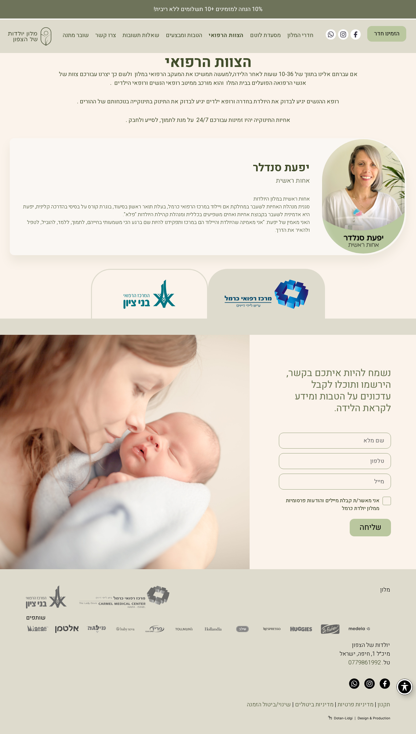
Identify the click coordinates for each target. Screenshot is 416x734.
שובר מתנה (76, 35)
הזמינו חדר (386, 33)
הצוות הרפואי (226, 35)
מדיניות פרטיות (355, 704)
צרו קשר (105, 35)
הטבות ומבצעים (184, 35)
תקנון (384, 704)
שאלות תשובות (141, 35)
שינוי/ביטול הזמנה (269, 704)
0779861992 (364, 662)
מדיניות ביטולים (314, 704)
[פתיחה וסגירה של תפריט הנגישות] (404, 687)
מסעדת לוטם (265, 35)
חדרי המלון (300, 35)
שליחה (370, 527)
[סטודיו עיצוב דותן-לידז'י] (359, 718)
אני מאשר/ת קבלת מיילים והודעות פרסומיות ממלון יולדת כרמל (332, 504)
